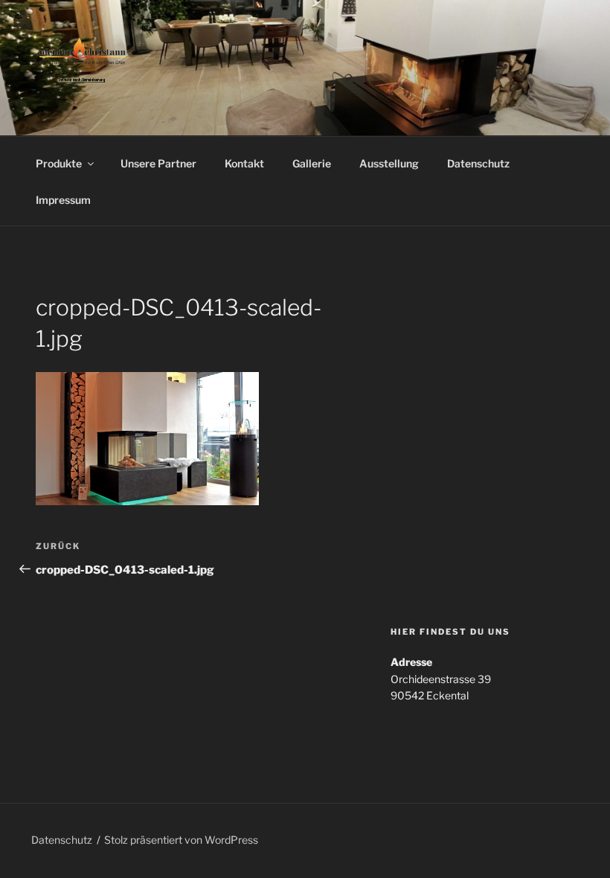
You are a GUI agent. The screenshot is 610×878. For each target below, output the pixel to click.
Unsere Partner (158, 163)
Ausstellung (389, 163)
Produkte (59, 163)
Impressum (63, 199)
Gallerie (311, 163)
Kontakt (244, 163)
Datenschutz (478, 163)
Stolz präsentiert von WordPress (181, 839)
